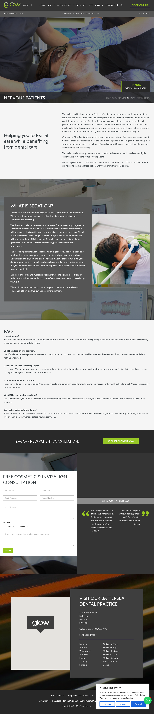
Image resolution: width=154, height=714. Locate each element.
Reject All (123, 704)
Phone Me (24, 527)
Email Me (10, 527)
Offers (99, 5)
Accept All (138, 704)
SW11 (56, 701)
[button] (148, 700)
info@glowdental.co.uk (13, 13)
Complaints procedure (77, 695)
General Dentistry (128, 98)
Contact (110, 5)
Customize (107, 704)
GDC (93, 695)
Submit (8, 551)
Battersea (64, 701)
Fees (91, 5)
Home (42, 5)
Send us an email (88, 635)
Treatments (80, 5)
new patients (64, 5)
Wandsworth (86, 701)
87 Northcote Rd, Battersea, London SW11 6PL (81, 13)
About (51, 5)
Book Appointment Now (121, 441)
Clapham (74, 701)
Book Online (140, 5)
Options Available (136, 86)
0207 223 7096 (144, 13)
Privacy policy (57, 695)
